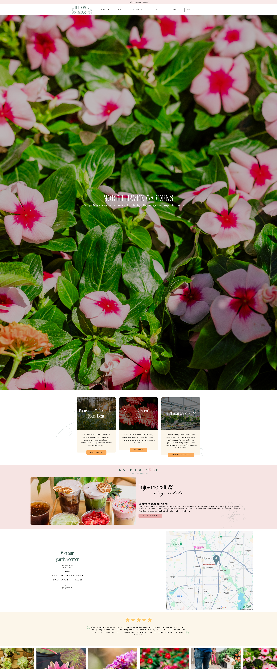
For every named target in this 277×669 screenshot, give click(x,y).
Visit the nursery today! (138, 2)
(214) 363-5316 (67, 588)
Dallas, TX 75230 (67, 567)
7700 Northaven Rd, (67, 565)
